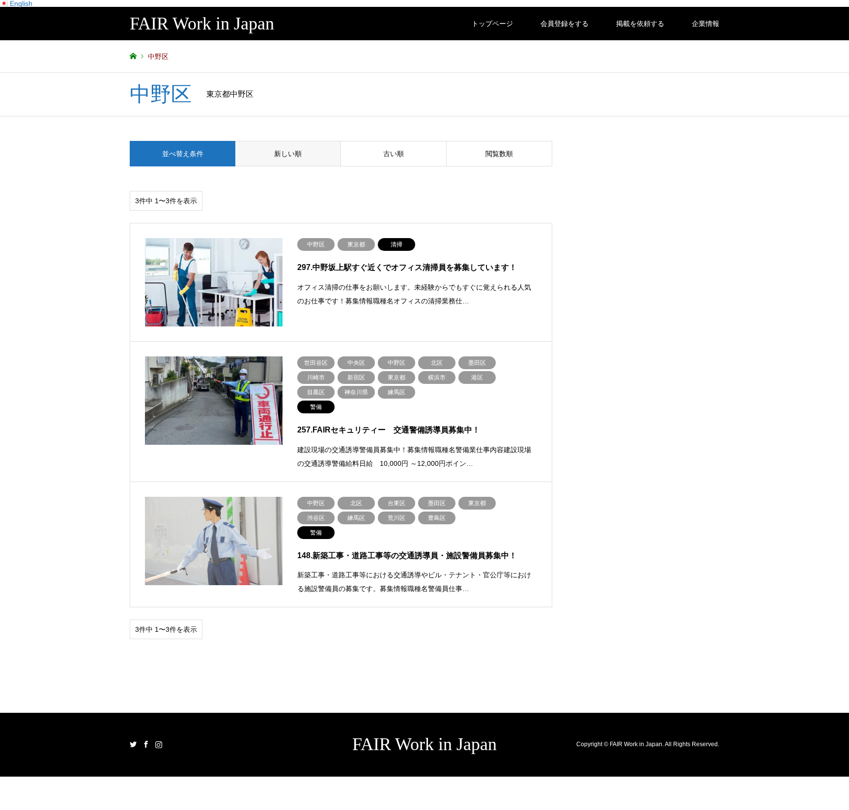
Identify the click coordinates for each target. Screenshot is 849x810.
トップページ (492, 23)
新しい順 (288, 154)
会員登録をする (564, 23)
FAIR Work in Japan (424, 744)
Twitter (133, 744)
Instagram (158, 744)
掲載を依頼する (640, 23)
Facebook (145, 744)
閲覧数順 (499, 154)
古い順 (393, 154)
